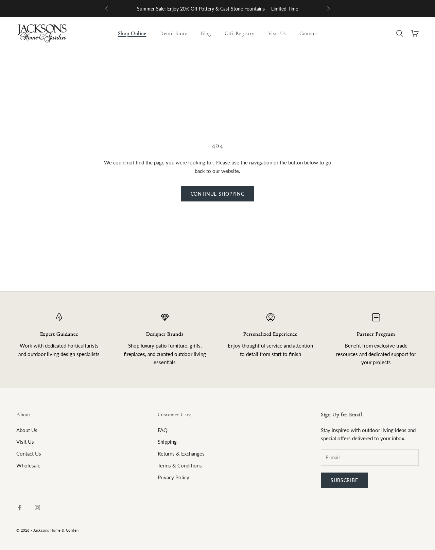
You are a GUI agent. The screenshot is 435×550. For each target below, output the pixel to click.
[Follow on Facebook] (19, 507)
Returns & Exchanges (181, 453)
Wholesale (28, 465)
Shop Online (132, 33)
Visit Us (277, 33)
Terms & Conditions (180, 465)
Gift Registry (240, 33)
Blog (206, 33)
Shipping (167, 442)
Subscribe (344, 480)
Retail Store (174, 33)
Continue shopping (218, 194)
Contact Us (28, 453)
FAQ (163, 430)
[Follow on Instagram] (37, 507)
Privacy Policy (173, 477)
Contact (308, 33)
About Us (26, 430)
